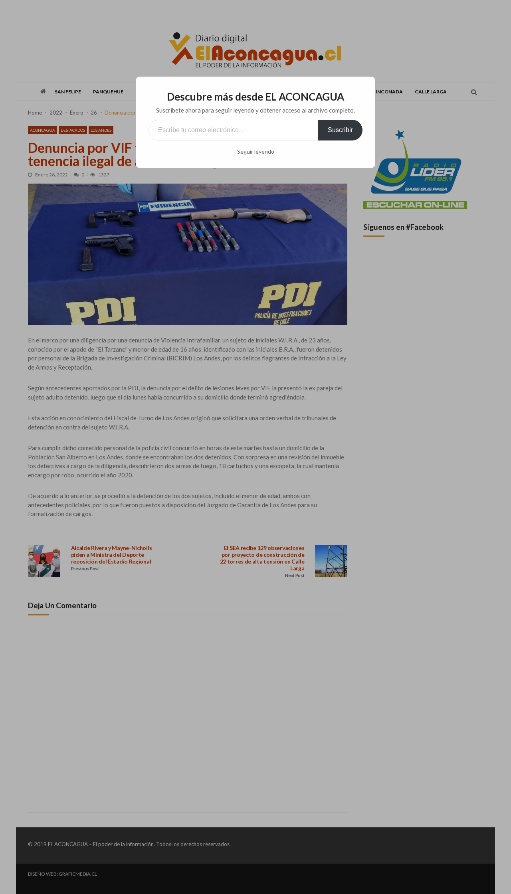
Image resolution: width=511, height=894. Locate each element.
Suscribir (340, 130)
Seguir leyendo (255, 151)
